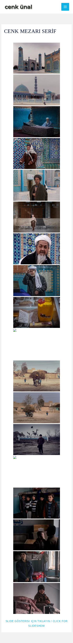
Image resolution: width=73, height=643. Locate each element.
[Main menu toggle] (65, 7)
